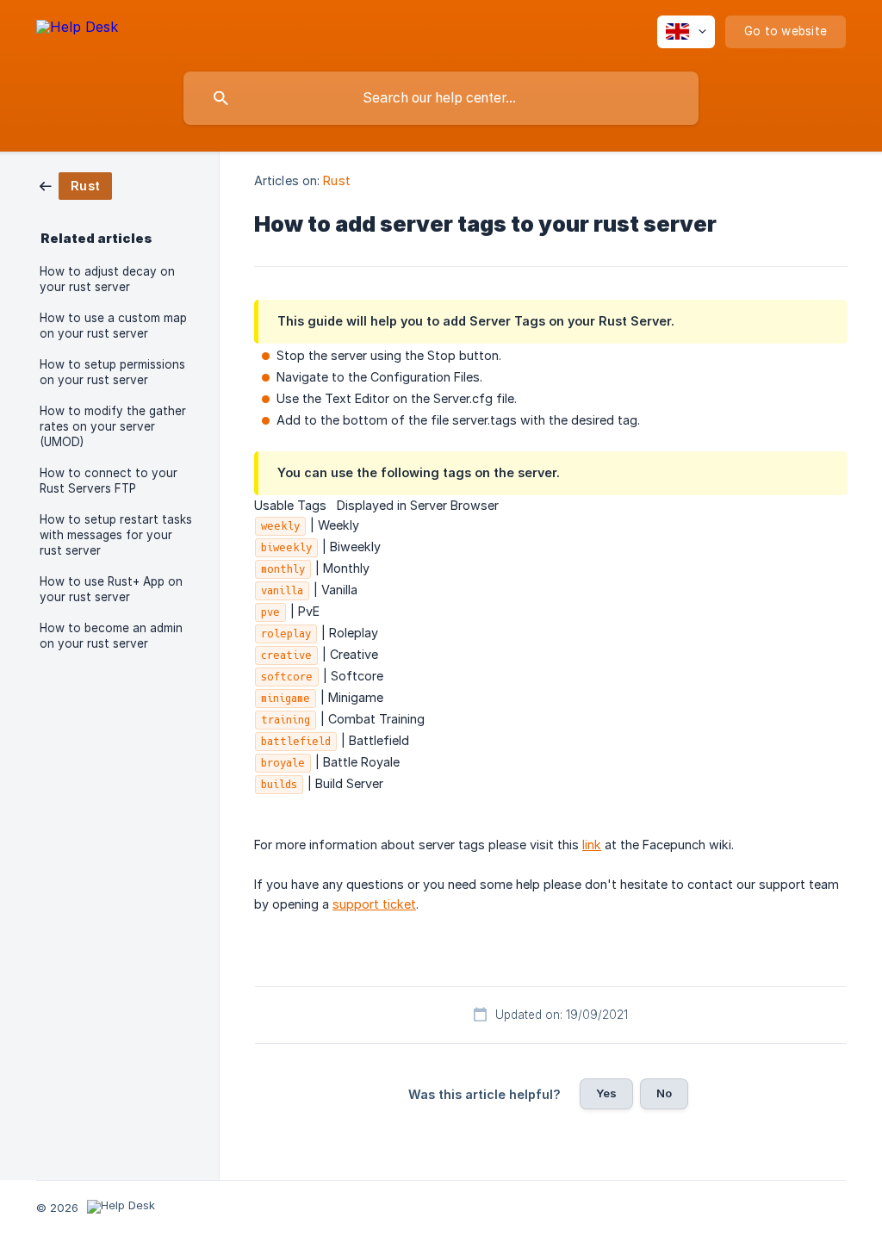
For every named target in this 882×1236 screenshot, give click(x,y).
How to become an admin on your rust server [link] (111, 635)
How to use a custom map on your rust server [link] (113, 325)
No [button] (664, 1093)
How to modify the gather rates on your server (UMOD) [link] (113, 426)
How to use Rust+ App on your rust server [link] (111, 589)
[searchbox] (441, 98)
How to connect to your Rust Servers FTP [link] (108, 480)
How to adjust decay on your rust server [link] (107, 279)
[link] (76, 185)
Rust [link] (336, 180)
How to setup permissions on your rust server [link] (112, 372)
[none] (77, 30)
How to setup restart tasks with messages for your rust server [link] (116, 534)
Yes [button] (606, 1093)
